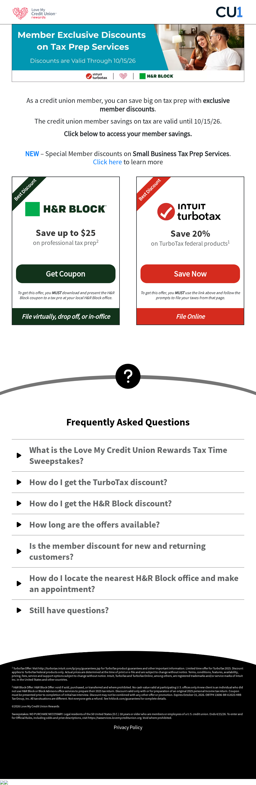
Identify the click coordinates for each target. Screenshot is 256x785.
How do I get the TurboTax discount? (98, 482)
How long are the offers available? (94, 524)
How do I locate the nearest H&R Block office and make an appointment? (133, 583)
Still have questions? (69, 610)
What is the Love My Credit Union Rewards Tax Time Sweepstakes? (128, 455)
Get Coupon (66, 274)
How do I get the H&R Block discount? (100, 503)
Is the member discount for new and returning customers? (117, 551)
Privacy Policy (128, 727)
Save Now (190, 274)
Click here (107, 161)
